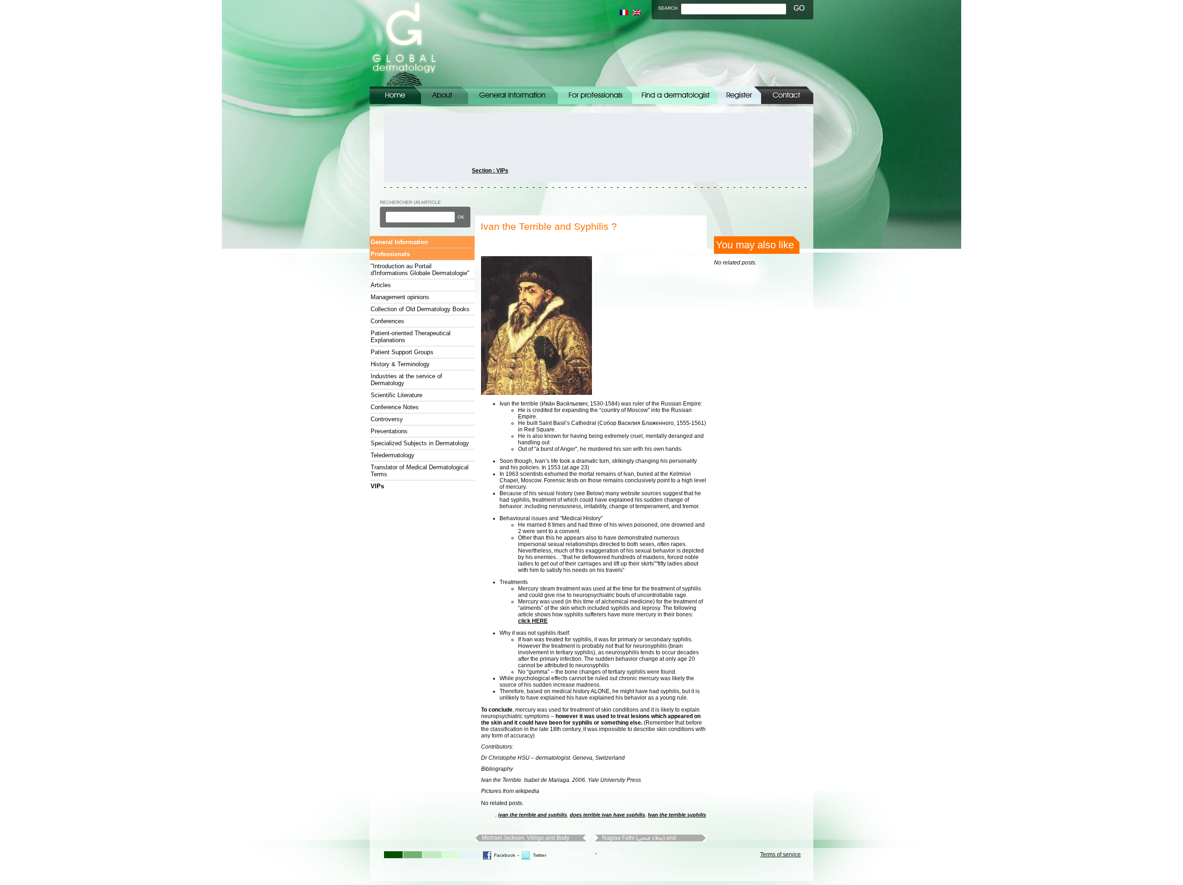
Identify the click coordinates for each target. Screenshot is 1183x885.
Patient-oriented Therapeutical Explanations (411, 337)
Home (395, 95)
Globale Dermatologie (404, 43)
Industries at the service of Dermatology (406, 380)
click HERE (533, 621)
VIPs (377, 486)
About (444, 95)
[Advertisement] (425, 147)
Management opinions (400, 297)
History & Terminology (400, 364)
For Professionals (595, 95)
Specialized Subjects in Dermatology (420, 443)
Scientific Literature (396, 395)
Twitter (539, 855)
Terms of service (780, 854)
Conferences (387, 321)
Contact (787, 95)
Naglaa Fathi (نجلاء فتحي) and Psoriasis (639, 838)
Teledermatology (393, 455)
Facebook (504, 855)
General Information (513, 95)
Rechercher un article (410, 202)
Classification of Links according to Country (675, 95)
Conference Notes (395, 407)
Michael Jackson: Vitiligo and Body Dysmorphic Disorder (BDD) (525, 838)
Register (739, 95)
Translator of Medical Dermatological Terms (420, 471)
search (667, 8)
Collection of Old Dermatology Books (420, 309)
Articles (381, 285)
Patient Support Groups (402, 352)
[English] (637, 12)
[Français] (624, 12)
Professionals (390, 254)
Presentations (389, 431)
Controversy (387, 419)
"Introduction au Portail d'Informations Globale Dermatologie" (420, 270)
